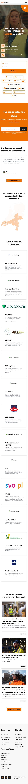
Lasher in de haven (5, 761)
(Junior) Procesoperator (6, 764)
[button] (17, 217)
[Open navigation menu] (26, 2)
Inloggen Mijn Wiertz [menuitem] (20, 746)
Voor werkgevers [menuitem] (5, 739)
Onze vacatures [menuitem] (4, 734)
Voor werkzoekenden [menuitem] (6, 737)
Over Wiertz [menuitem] (18, 734)
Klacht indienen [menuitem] (18, 744)
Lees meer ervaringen (14, 180)
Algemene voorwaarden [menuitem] (20, 737)
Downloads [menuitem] (3, 744)
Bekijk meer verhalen (14, 709)
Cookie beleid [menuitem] (18, 742)
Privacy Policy (20, 132)
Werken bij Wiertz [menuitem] (5, 742)
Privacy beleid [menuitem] (18, 739)
